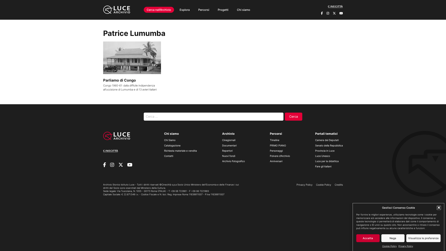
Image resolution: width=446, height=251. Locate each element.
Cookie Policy (389, 246)
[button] (439, 207)
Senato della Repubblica (329, 145)
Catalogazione (172, 145)
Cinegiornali (228, 140)
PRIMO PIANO (278, 145)
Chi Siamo (169, 140)
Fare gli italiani (323, 166)
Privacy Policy (405, 246)
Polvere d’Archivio (280, 155)
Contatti (168, 155)
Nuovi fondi (228, 155)
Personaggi (276, 150)
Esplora (185, 10)
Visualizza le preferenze (423, 238)
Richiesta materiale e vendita (180, 150)
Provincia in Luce (324, 150)
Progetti (223, 10)
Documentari (229, 145)
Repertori (227, 150)
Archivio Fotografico (233, 161)
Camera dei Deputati (327, 140)
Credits (339, 184)
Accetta (368, 238)
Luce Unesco (322, 155)
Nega (393, 238)
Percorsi (203, 10)
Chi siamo (243, 10)
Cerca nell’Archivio (159, 10)
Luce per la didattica (327, 161)
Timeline (274, 140)
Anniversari (276, 161)
